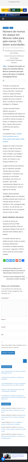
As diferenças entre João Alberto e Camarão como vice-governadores (13, 436)
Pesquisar (25, 361)
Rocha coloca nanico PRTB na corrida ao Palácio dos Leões (13, 417)
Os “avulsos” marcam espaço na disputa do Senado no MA (13, 429)
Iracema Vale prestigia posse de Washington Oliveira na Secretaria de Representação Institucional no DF (14, 270)
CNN (4, 66)
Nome (3, 319)
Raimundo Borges (19, 47)
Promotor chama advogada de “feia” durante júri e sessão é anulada (14, 278)
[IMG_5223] (14, 81)
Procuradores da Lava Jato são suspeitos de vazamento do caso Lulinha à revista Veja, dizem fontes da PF (13, 397)
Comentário (5, 298)
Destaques (5, 27)
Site (2, 334)
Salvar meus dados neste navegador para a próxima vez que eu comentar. (13, 346)
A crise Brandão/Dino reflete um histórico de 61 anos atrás (13, 410)
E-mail (3, 327)
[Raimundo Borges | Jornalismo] (14, 15)
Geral (11, 27)
